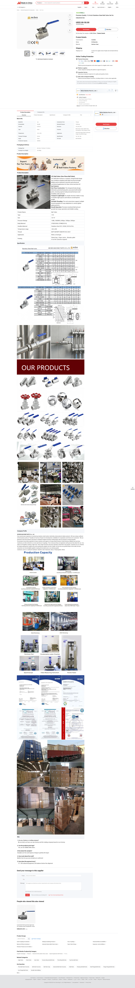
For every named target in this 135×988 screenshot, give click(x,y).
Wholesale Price (69, 977)
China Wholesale (62, 977)
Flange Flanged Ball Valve (108, 966)
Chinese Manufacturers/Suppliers (50, 977)
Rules (117, 7)
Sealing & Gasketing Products (48, 941)
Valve (37, 10)
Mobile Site (98, 977)
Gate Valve (36, 960)
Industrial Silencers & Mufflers (99, 941)
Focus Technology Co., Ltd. (58, 982)
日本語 (83, 979)
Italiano (60, 979)
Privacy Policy (88, 982)
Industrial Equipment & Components (28, 10)
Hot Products (33, 977)
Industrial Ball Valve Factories (59, 966)
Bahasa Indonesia (106, 979)
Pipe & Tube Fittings (72, 944)
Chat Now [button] (108, 29)
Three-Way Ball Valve (61, 960)
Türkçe (95, 979)
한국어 (79, 979)
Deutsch (65, 979)
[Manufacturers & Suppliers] (24, 2)
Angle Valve (20, 960)
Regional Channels (84, 977)
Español (39, 979)
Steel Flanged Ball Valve (95, 966)
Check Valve (28, 960)
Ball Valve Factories (36, 966)
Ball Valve (41, 10)
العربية (75, 979)
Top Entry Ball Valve (73, 960)
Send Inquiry (86, 29)
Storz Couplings (71, 941)
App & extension (100, 7)
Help (93, 7)
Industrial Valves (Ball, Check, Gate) (50, 944)
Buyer (86, 7)
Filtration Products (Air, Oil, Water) (24, 946)
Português (44, 979)
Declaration (82, 982)
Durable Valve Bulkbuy (36, 970)
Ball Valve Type (47, 966)
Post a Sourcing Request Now (56, 895)
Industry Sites (76, 977)
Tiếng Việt (100, 979)
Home (18, 10)
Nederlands (70, 979)
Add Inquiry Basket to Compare (45, 59)
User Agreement (75, 982)
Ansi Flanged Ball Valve (23, 970)
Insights (103, 977)
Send (27, 895)
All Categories (22, 7)
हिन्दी (86, 979)
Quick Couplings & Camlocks (23, 941)
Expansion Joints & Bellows (99, 944)
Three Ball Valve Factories (23, 966)
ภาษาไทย (90, 979)
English (34, 979)
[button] (88, 115)
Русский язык (55, 979)
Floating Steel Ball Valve (82, 966)
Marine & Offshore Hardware (23, 944)
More (18, 972)
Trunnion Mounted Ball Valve (48, 960)
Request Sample (101, 33)
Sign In (78, 105)
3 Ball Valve (71, 966)
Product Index (91, 977)
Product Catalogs (37, 938)
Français (49, 979)
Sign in (116, 3)
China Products (40, 977)
